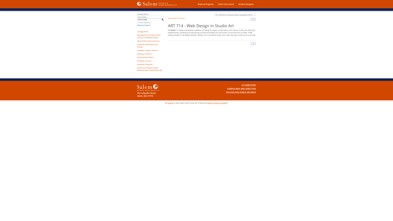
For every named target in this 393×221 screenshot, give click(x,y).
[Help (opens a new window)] (254, 19)
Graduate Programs (145, 64)
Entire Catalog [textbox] (142, 17)
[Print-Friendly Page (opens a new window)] (252, 19)
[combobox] (235, 15)
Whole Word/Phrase (145, 23)
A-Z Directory (249, 85)
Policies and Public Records (241, 92)
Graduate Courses (144, 61)
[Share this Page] (249, 19)
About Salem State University (148, 41)
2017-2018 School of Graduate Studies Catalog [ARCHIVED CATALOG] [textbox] (235, 15)
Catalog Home (142, 31)
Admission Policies (144, 54)
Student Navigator (246, 4)
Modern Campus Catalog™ (217, 103)
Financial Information (145, 57)
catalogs (170, 103)
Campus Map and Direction (241, 88)
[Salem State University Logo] (148, 87)
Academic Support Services (147, 50)
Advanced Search (143, 25)
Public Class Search (226, 4)
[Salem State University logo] (157, 3)
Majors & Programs (206, 4)
